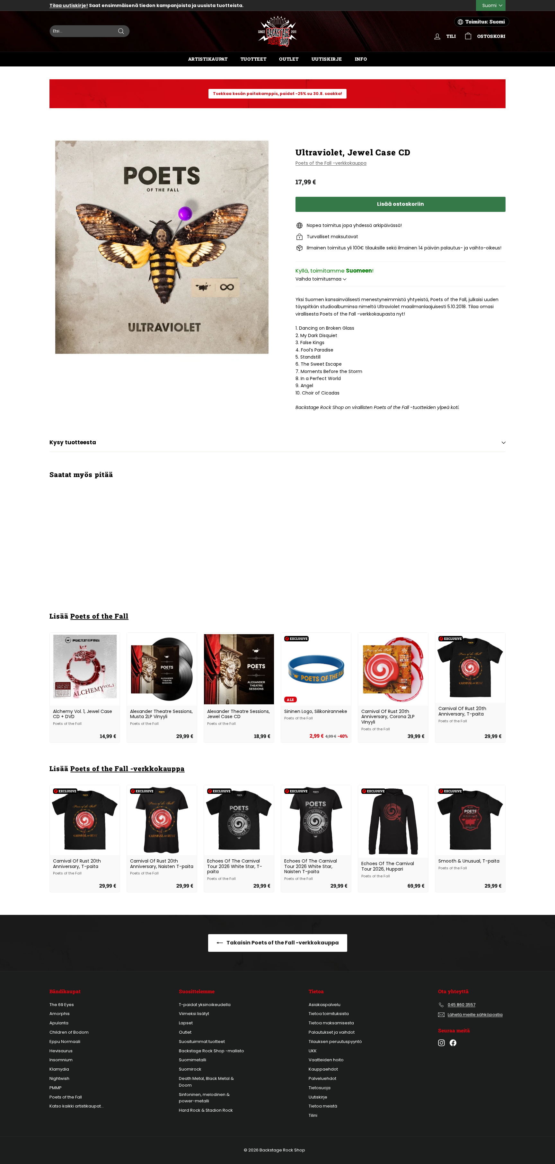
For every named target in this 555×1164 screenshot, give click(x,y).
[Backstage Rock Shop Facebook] (453, 1042)
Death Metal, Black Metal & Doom (206, 1081)
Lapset (186, 1023)
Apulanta (58, 1023)
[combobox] (89, 31)
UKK (313, 1051)
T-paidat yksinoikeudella (205, 1005)
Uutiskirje (327, 59)
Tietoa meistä (323, 1106)
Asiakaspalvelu (324, 1005)
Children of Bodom (69, 1032)
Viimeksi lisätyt (194, 1014)
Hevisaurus (61, 1051)
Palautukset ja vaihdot (332, 1032)
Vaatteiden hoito (326, 1060)
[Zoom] (161, 247)
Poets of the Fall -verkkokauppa (330, 163)
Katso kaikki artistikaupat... (76, 1106)
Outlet (288, 59)
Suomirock (190, 1069)
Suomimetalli (192, 1060)
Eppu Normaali (64, 1041)
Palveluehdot (322, 1078)
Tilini (313, 1115)
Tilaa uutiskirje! (68, 5)
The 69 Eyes (61, 1005)
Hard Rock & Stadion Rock (206, 1110)
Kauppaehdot (323, 1069)
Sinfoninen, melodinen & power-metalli (204, 1097)
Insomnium (61, 1060)
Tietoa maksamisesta (331, 1023)
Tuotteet (254, 59)
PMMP (55, 1088)
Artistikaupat (208, 59)
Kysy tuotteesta (72, 442)
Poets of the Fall (99, 616)
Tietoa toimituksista (329, 1014)
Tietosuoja (319, 1088)
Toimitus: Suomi (485, 21)
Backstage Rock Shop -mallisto (211, 1051)
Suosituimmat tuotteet (202, 1041)
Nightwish (59, 1078)
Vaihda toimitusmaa (319, 279)
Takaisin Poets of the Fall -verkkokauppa (282, 942)
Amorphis (59, 1014)
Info (361, 59)
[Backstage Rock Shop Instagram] (441, 1042)
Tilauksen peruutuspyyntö (335, 1041)
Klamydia (59, 1069)
